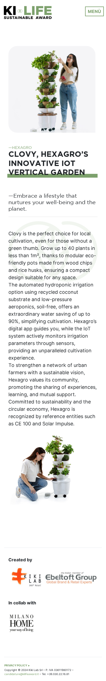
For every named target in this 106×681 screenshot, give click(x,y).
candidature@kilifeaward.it (21, 674)
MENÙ (94, 11)
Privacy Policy (15, 665)
